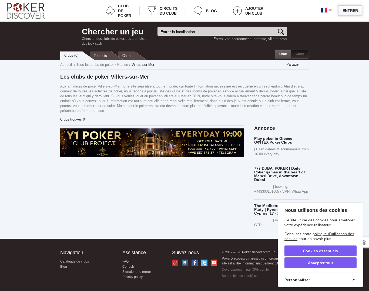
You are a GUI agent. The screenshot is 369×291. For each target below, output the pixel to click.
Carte (300, 54)
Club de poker (124, 11)
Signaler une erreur (136, 272)
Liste (283, 54)
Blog (211, 11)
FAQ (125, 261)
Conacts (128, 267)
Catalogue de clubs (74, 261)
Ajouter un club (254, 10)
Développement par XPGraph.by (246, 269)
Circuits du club (168, 10)
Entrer (350, 10)
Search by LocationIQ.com (241, 276)
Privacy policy (132, 277)
